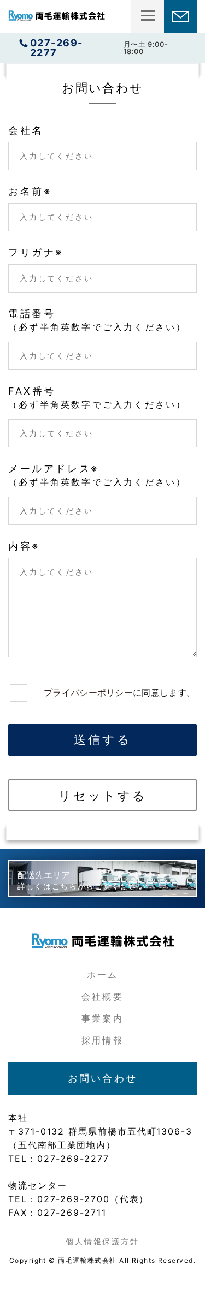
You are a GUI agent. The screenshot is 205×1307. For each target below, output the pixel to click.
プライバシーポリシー (88, 692)
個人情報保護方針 (102, 1241)
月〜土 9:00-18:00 (99, 47)
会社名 (26, 130)
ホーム (103, 974)
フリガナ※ (35, 253)
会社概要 (102, 996)
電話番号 (97, 320)
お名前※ (29, 191)
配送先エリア (81, 880)
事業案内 (102, 1018)
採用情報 (102, 1040)
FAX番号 (97, 398)
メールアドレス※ (97, 475)
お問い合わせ (102, 1078)
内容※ (24, 546)
